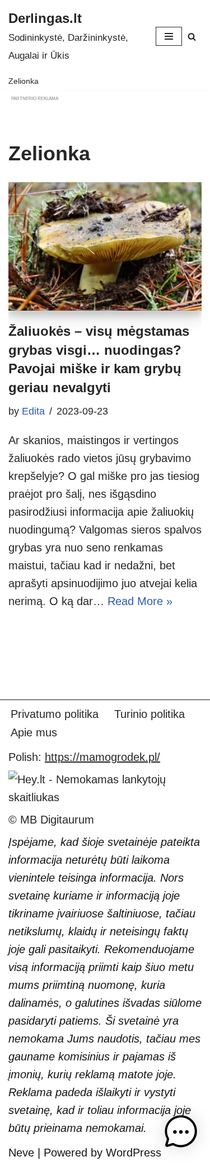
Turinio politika (149, 714)
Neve (21, 1152)
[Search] (192, 36)
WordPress (133, 1152)
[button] (181, 1134)
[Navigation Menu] (169, 36)
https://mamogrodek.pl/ (102, 757)
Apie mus (34, 732)
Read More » (140, 601)
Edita (33, 411)
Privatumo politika (55, 714)
